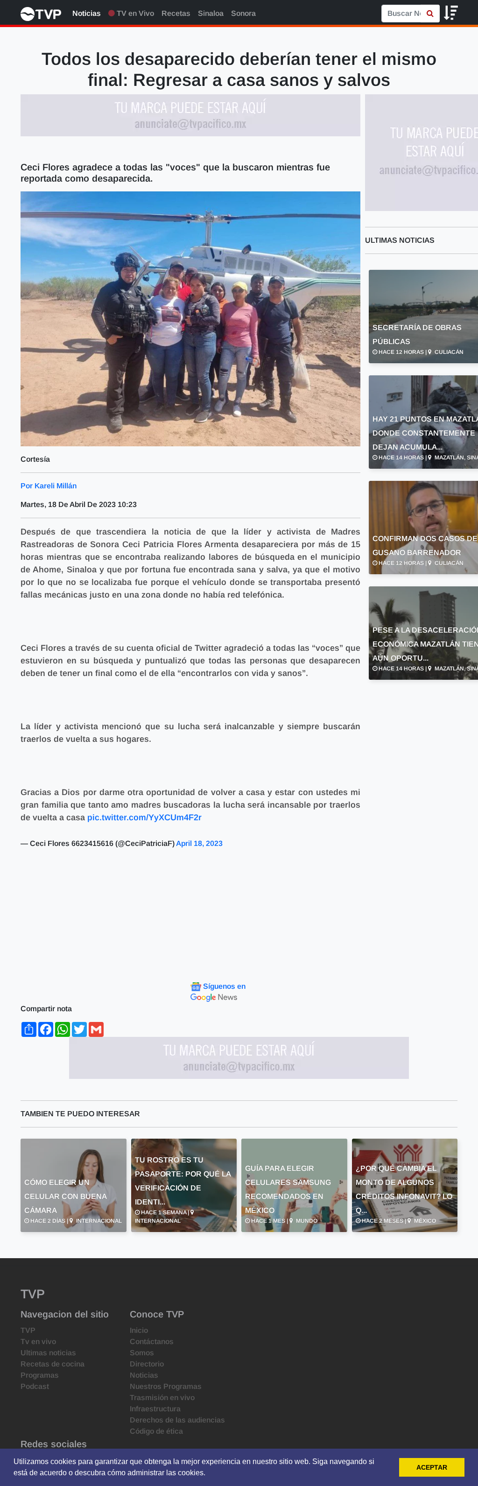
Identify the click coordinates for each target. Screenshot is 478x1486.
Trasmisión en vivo (162, 1397)
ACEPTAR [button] (431, 1467)
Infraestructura (155, 1409)
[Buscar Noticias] (430, 13)
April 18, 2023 (199, 843)
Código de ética (156, 1431)
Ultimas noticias (48, 1353)
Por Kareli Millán (49, 486)
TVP (28, 1330)
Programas (40, 1375)
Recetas (176, 13)
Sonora (243, 13)
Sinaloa (211, 13)
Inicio (139, 1330)
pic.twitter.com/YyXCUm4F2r (144, 817)
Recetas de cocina (52, 1364)
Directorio (147, 1364)
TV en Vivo (134, 13)
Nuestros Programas (166, 1386)
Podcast (35, 1386)
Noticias (86, 13)
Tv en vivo (38, 1341)
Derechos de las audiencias (177, 1420)
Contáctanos (152, 1341)
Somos (142, 1353)
